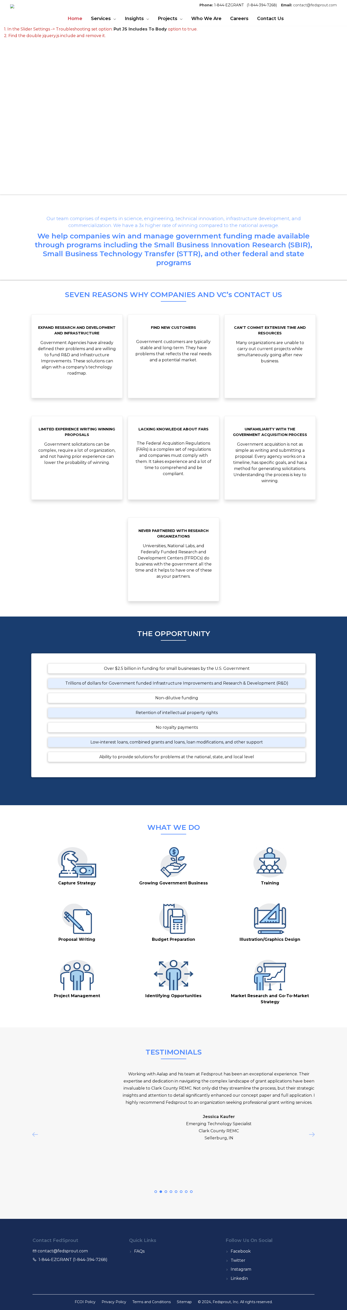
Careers (239, 18)
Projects (167, 18)
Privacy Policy (114, 1302)
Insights (134, 18)
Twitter (238, 1260)
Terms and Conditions (151, 1302)
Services (101, 18)
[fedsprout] (24, 8)
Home (75, 18)
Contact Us (270, 18)
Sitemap (184, 1302)
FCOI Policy (85, 1302)
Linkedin (239, 1278)
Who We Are (206, 18)
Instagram (241, 1269)
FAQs (139, 1251)
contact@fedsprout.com (315, 5)
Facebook (241, 1251)
